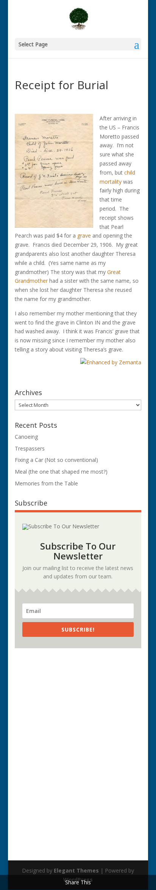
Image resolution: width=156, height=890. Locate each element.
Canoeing (26, 436)
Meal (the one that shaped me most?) (61, 471)
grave (84, 235)
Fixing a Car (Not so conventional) (56, 459)
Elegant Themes (76, 870)
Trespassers (30, 448)
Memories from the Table (46, 483)
